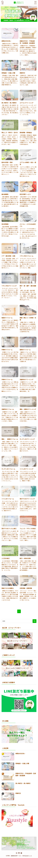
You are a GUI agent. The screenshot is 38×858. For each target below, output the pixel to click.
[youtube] (21, 853)
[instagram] (17, 853)
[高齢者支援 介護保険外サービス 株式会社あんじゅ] (19, 2)
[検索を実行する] (34, 621)
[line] (19, 853)
